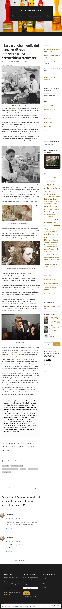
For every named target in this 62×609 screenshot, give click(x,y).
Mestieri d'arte (48, 118)
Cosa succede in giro (49, 109)
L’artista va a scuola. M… (54, 335)
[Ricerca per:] (52, 344)
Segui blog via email (29, 574)
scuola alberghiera (49, 257)
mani (46, 234)
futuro (56, 214)
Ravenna (46, 249)
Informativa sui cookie (30, 606)
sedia (53, 261)
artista (53, 191)
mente (50, 234)
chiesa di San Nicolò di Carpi (49, 203)
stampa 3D (56, 261)
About (14, 34)
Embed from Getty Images (7, 65)
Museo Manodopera (54, 242)
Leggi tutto (7, 594)
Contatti (44, 587)
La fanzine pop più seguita (51, 283)
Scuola (46, 130)
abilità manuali (47, 178)
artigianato (51, 181)
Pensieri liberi (47, 126)
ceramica (57, 201)
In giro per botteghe (20, 460)
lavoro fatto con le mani (10, 469)
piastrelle (57, 246)
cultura (46, 209)
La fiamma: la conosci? (50, 68)
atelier (57, 191)
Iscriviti (27, 593)
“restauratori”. (6, 297)
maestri (49, 229)
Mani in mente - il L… (54, 321)
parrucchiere (7, 472)
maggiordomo (54, 231)
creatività (48, 206)
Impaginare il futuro (49, 55)
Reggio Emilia (54, 249)
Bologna (58, 196)
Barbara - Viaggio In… (54, 317)
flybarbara (9, 514)
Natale (46, 244)
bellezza (51, 194)
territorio (56, 266)
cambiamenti (52, 201)
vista (48, 268)
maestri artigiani (55, 229)
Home (7, 34)
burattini (46, 201)
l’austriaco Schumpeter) (15, 108)
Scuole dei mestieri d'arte (50, 135)
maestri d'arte (47, 231)
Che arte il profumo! (49, 61)
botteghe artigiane (50, 199)
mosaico (45, 242)
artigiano (47, 191)
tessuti (45, 268)
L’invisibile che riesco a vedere (52, 49)
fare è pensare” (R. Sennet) (10, 308)
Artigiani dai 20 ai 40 (49, 279)
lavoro (55, 219)
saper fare (49, 254)
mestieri (23, 469)
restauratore (48, 252)
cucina (55, 206)
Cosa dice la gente (10, 460)
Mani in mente (31, 10)
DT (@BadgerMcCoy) (54, 325)
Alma (51, 178)
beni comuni (52, 196)
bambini (46, 194)
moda (56, 240)
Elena (50, 334)
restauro (54, 251)
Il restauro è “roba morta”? (9, 488)
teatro (46, 264)
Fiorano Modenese (51, 214)
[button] (49, 162)
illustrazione (50, 216)
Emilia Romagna (49, 212)
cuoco (51, 209)
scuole (55, 259)
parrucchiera (33, 469)
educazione (54, 209)
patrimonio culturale (49, 246)
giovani (45, 216)
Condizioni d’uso (46, 579)
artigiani (5, 465)
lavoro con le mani (17, 465)
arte (55, 177)
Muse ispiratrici (48, 122)
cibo (56, 203)
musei (48, 242)
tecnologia (51, 266)
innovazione (48, 220)
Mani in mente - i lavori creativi (22, 61)
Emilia (57, 209)
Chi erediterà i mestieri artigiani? (31, 488)
